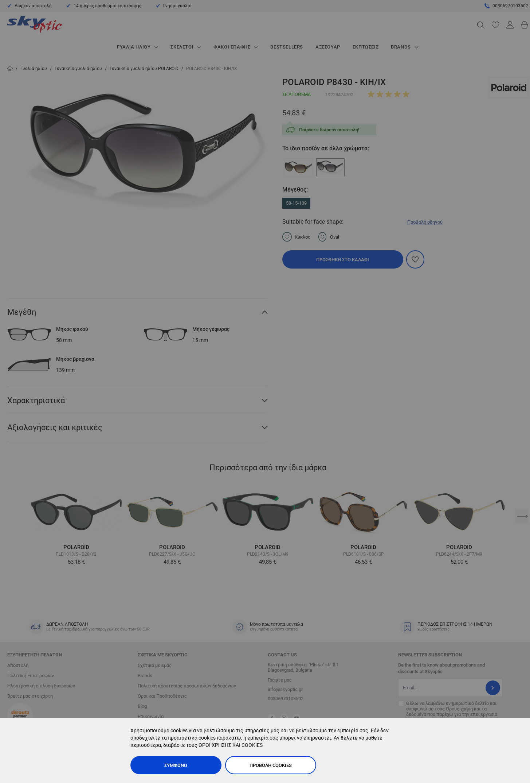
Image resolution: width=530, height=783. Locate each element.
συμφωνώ (175, 765)
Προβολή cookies (271, 765)
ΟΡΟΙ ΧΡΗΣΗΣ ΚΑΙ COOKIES (231, 745)
